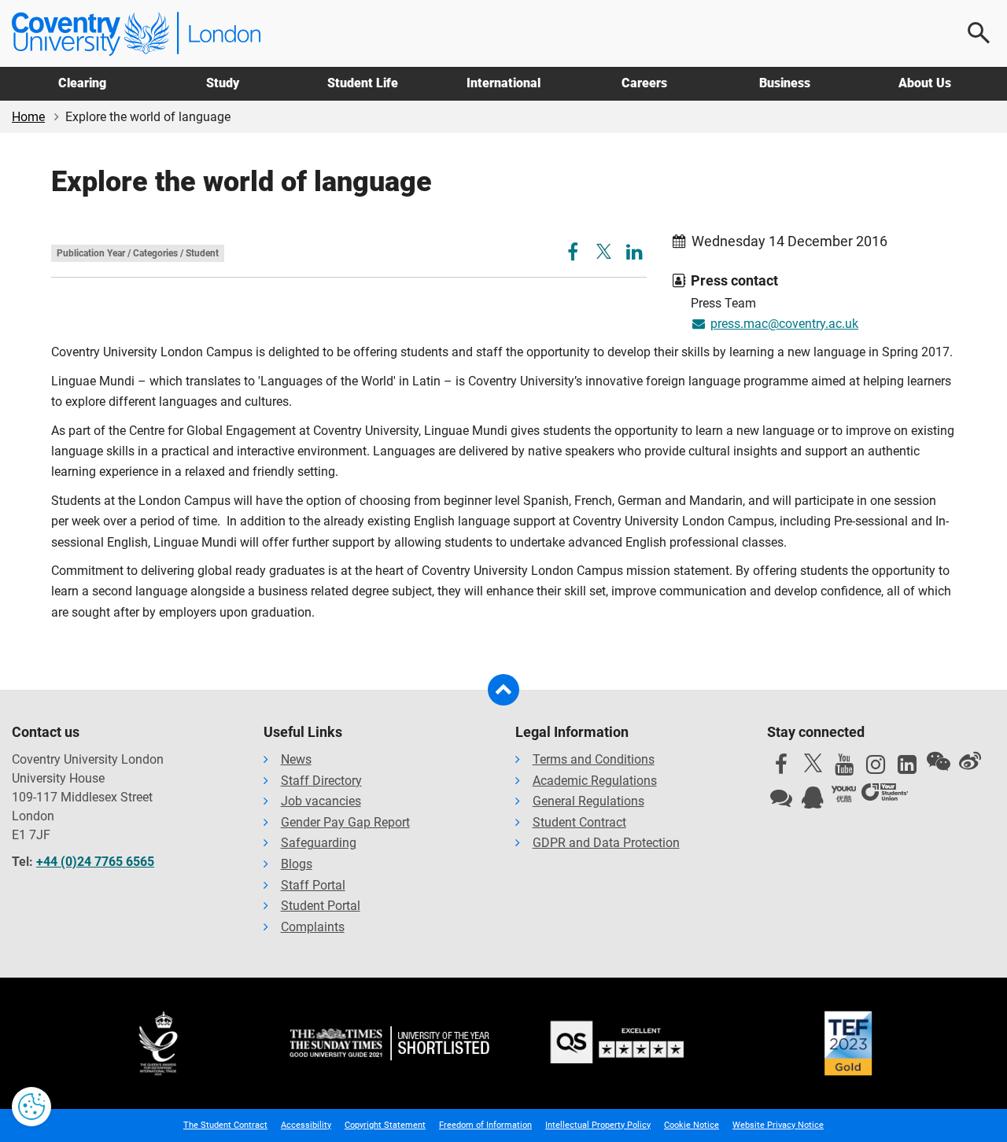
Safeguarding (318, 842)
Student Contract (579, 822)
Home (28, 116)
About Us (924, 83)
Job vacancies (321, 801)
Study (222, 83)
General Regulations (588, 801)
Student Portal (320, 905)
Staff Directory (321, 780)
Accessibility (306, 1125)
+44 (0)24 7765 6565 (95, 861)
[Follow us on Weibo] (970, 761)
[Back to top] (503, 689)
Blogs (296, 863)
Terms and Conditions (594, 759)
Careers (644, 83)
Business (784, 83)
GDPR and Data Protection (606, 842)
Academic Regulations (595, 780)
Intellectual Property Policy (598, 1125)
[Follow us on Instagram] (875, 768)
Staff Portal (313, 885)
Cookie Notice (691, 1125)
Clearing (82, 83)
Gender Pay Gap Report (345, 822)
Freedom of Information (485, 1125)
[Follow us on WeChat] (938, 761)
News (296, 759)
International (503, 83)
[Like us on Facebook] (781, 768)
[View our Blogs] (781, 801)
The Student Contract (225, 1125)
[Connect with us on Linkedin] (907, 768)
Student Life (362, 83)
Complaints (313, 926)
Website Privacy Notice (778, 1125)
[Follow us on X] (813, 762)
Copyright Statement (385, 1125)
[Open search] (979, 33)
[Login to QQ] (813, 801)
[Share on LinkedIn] (634, 254)
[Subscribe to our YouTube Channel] (844, 768)
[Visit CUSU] (884, 794)
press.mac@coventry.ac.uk (784, 323)
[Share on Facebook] (574, 254)
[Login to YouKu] (844, 794)
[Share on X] (603, 251)
